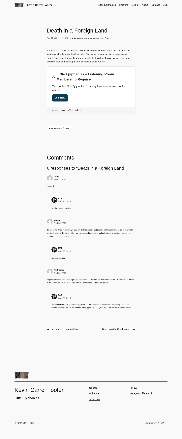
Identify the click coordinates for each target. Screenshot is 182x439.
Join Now (60, 98)
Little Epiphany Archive (59, 128)
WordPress (162, 423)
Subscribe (94, 399)
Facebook (147, 393)
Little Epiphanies (79, 38)
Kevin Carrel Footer (39, 5)
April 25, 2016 (64, 201)
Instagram (135, 393)
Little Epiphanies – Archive (99, 38)
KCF (67, 38)
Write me (94, 393)
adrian (57, 220)
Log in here (76, 110)
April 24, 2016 (60, 180)
